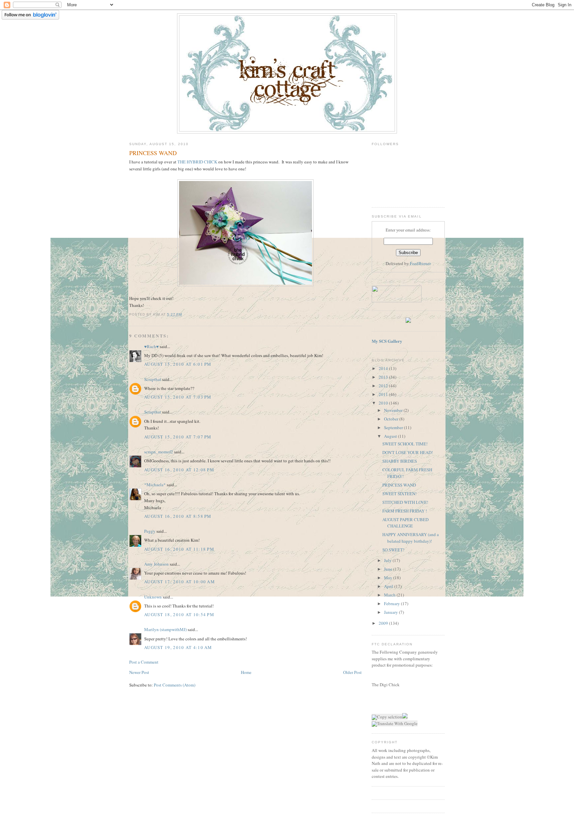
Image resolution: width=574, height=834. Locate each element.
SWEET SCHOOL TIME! (405, 444)
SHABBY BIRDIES (399, 461)
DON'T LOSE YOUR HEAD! (407, 452)
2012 (384, 386)
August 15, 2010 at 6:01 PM (178, 364)
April (389, 586)
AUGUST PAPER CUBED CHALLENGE (405, 522)
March (390, 595)
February (392, 603)
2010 (384, 403)
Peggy (149, 531)
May (388, 578)
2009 (384, 623)
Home (246, 672)
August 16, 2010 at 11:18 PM (179, 549)
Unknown (153, 597)
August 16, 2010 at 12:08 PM (179, 470)
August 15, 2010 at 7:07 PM (178, 437)
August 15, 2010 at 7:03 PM (178, 397)
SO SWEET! (393, 550)
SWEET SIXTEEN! (399, 494)
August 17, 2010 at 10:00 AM (179, 582)
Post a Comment (143, 662)
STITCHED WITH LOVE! (405, 502)
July (388, 560)
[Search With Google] (405, 717)
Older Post (352, 672)
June (388, 569)
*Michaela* (155, 485)
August (391, 436)
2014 (384, 368)
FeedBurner (420, 263)
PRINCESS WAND (399, 485)
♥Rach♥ (151, 346)
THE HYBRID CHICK (197, 162)
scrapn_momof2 (158, 452)
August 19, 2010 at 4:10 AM (178, 647)
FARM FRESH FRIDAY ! (404, 511)
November (394, 410)
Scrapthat (152, 379)
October (391, 419)
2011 (384, 394)
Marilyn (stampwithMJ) (165, 629)
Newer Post (139, 672)
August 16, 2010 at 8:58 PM (178, 516)
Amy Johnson (156, 564)
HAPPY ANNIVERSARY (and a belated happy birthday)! (410, 537)
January (391, 612)
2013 (384, 377)
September (394, 427)
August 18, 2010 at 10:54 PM (179, 614)
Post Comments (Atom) (174, 685)
